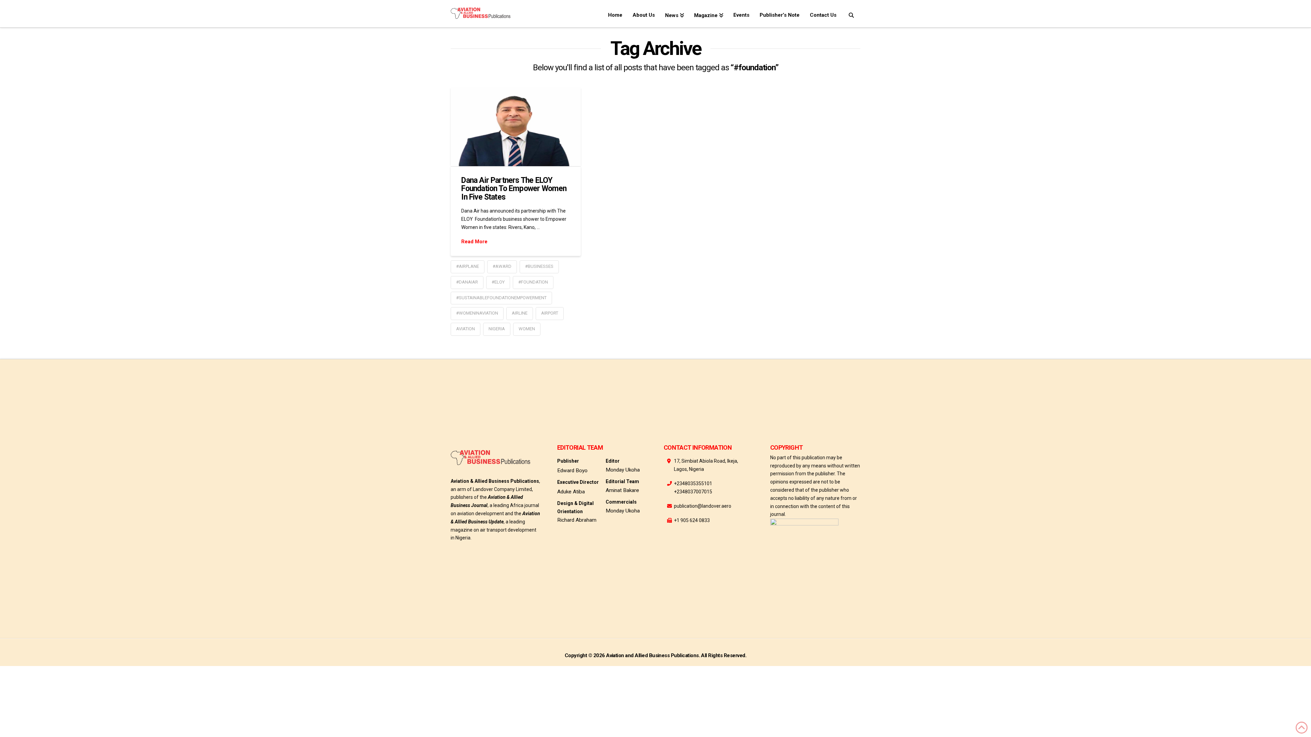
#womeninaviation (477, 313)
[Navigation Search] (851, 13)
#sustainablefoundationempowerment (501, 297)
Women (527, 328)
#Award (502, 266)
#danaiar (467, 282)
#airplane (467, 266)
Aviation (465, 328)
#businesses (539, 266)
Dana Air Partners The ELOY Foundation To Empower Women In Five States (513, 188)
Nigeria (497, 328)
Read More (474, 242)
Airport (549, 313)
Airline (519, 313)
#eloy (498, 282)
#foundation (533, 282)
